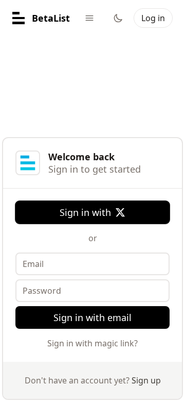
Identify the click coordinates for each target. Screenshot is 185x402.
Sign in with (85, 212)
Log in (153, 18)
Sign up (146, 380)
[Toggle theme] (118, 18)
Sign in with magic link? (92, 343)
